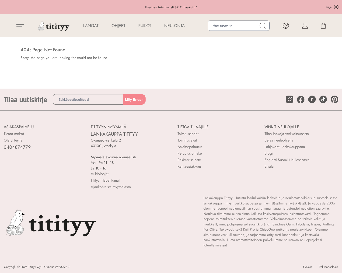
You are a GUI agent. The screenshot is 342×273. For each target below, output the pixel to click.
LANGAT (90, 26)
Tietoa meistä (14, 133)
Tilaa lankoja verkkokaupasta (287, 133)
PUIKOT (144, 26)
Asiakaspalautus (190, 146)
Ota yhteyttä (13, 140)
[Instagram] (289, 99)
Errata (269, 166)
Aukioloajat (99, 173)
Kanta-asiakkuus (189, 166)
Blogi (269, 153)
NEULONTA (174, 26)
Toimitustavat (187, 140)
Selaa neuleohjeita (279, 140)
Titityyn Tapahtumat (105, 180)
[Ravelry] (312, 99)
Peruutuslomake (190, 153)
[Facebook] (300, 99)
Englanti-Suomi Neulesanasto (287, 159)
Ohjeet (118, 26)
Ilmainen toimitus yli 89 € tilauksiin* (171, 7)
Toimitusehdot (188, 133)
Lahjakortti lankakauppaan (285, 146)
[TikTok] (323, 99)
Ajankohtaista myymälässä (111, 187)
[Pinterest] (334, 99)
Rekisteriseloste (189, 159)
